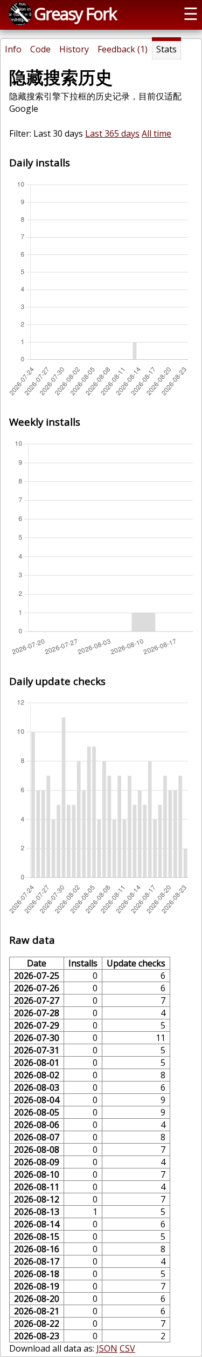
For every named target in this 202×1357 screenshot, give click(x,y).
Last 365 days (112, 133)
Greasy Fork (75, 13)
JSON (106, 1348)
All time (156, 133)
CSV (127, 1348)
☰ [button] (190, 13)
